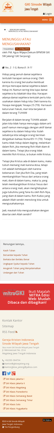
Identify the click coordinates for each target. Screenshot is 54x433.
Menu (45, 19)
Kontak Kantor (12, 320)
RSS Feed (8, 332)
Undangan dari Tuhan (13, 272)
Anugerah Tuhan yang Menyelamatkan (22, 268)
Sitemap (8, 326)
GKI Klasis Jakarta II (15, 383)
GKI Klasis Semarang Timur (19, 400)
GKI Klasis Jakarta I (14, 379)
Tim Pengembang (12, 427)
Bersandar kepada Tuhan (15, 255)
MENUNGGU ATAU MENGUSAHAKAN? (23, 31)
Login (48, 13)
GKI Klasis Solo (12, 404)
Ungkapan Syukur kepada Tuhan (18, 263)
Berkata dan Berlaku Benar (16, 259)
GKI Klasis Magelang (15, 387)
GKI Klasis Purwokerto (16, 391)
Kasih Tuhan (9, 250)
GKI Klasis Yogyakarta (16, 408)
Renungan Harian (17, 29)
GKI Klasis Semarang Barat (18, 395)
